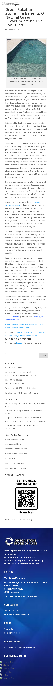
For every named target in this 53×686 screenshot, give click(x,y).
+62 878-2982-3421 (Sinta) (26, 388)
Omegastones (14, 29)
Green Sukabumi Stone (14, 439)
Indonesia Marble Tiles (14, 463)
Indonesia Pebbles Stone (15, 468)
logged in (20, 343)
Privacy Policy (10, 629)
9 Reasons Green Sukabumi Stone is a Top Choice (26, 421)
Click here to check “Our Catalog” (19, 519)
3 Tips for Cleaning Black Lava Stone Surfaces (24, 417)
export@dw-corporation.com (26, 393)
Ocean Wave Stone (13, 444)
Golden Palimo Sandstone (16, 453)
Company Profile (12, 633)
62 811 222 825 (11, 611)
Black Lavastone (12, 458)
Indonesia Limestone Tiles (16, 449)
